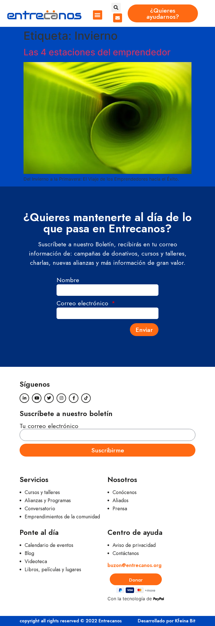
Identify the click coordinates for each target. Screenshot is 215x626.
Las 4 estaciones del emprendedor (97, 52)
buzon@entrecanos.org (135, 565)
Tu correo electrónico (49, 426)
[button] (97, 15)
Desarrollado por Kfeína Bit (166, 621)
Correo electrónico (83, 304)
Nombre (68, 280)
